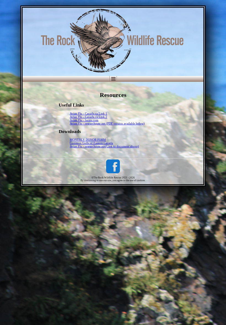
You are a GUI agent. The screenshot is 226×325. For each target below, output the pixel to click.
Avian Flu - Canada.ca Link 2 (88, 116)
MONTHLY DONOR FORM (88, 139)
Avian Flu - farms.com (84, 120)
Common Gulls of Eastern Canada (91, 143)
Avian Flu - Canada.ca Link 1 (88, 113)
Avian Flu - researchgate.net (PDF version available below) (107, 123)
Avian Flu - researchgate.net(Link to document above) (104, 146)
